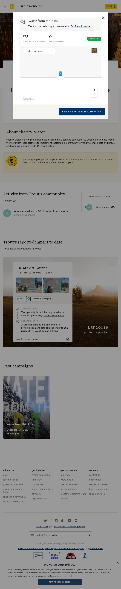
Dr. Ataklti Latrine (80, 26)
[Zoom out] (94, 94)
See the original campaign (82, 111)
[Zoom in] (94, 89)
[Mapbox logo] (27, 98)
